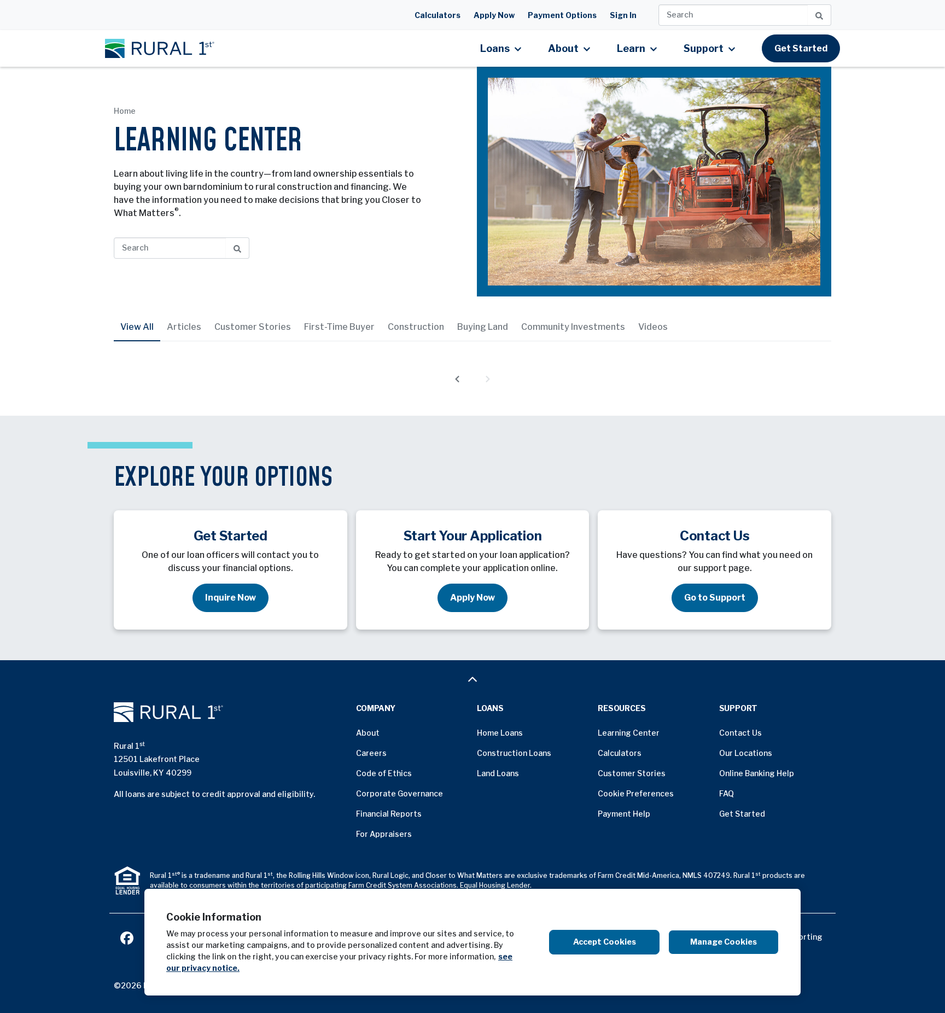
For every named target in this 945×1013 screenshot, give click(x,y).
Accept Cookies (604, 942)
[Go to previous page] (457, 378)
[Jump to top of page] (472, 679)
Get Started (800, 48)
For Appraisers (384, 834)
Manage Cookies (723, 942)
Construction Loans (514, 753)
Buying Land (482, 327)
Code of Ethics (384, 773)
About (368, 732)
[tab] (137, 327)
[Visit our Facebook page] (126, 936)
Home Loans (500, 732)
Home (125, 110)
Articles (184, 327)
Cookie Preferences (636, 793)
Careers (371, 753)
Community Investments (573, 327)
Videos (653, 327)
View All (137, 327)
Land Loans (498, 773)
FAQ (726, 793)
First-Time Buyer (339, 327)
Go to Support (714, 597)
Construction (416, 327)
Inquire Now (230, 597)
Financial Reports (389, 813)
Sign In (623, 15)
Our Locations (745, 753)
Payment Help (624, 813)
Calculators (437, 15)
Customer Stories (252, 327)
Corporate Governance (399, 793)
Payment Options (562, 15)
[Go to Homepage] (230, 712)
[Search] (819, 15)
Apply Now (494, 15)
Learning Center (629, 732)
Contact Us (740, 732)
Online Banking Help (756, 773)
